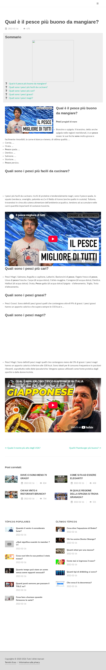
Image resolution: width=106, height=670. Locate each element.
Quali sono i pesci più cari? (22, 91)
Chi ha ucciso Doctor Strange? (81, 539)
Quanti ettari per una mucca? (80, 550)
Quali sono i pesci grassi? (21, 94)
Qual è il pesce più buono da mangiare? (28, 84)
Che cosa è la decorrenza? (79, 582)
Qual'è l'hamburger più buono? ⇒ (85, 448)
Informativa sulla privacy (29, 662)
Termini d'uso (10, 662)
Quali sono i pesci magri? (21, 98)
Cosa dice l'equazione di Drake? (82, 528)
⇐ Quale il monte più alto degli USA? (22, 448)
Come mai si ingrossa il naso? (81, 561)
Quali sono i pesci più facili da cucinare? (28, 87)
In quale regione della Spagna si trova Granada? (84, 493)
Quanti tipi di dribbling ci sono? (82, 572)
